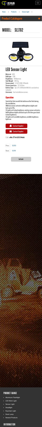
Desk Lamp (9, 414)
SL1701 (14, 151)
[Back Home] (12, 3)
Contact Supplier (18, 126)
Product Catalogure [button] (12, 18)
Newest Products (11, 417)
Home (4, 12)
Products (13, 12)
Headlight (8, 407)
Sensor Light (25, 12)
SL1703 (14, 146)
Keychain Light (10, 411)
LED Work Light (11, 401)
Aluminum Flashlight (12, 397)
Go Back (21, 159)
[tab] (21, 18)
